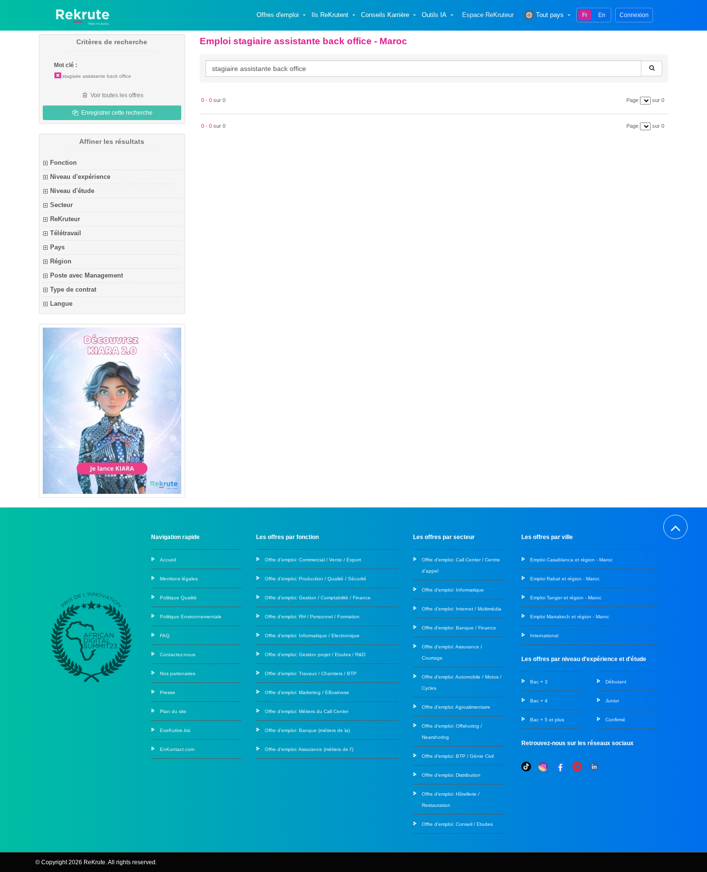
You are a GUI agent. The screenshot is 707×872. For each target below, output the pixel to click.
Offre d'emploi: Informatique (453, 590)
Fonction (63, 162)
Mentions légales (179, 578)
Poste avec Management (86, 275)
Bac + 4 (539, 700)
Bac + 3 (539, 681)
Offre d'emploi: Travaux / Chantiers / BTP (311, 673)
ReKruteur (65, 219)
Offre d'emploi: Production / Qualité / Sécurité (315, 578)
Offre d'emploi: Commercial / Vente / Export (313, 559)
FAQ (165, 635)
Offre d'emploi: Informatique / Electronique (312, 635)
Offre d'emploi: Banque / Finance (459, 627)
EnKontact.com (177, 749)
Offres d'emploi (278, 15)
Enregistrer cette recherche (116, 112)
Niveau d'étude (72, 191)
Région (60, 261)
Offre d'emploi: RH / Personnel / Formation (312, 616)
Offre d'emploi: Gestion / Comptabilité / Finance (318, 597)
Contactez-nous (177, 654)
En (601, 15)
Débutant (615, 681)
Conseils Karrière (385, 15)
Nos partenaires (177, 673)
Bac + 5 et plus (547, 719)
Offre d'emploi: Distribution (451, 775)
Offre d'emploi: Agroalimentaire (456, 707)
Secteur (61, 205)
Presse (167, 692)
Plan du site (173, 711)
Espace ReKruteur (488, 15)
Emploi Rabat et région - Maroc (565, 578)
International (544, 635)
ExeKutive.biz (175, 730)
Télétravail (65, 233)
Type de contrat (73, 289)
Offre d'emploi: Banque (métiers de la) (307, 730)
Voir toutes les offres (116, 95)
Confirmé (615, 719)
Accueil (168, 559)
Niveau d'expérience (80, 177)
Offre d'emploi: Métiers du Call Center (306, 711)
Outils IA (434, 15)
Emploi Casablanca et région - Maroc (571, 559)
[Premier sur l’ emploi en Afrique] (82, 14)
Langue (61, 303)
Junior (612, 700)
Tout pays (550, 14)
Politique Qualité (178, 597)
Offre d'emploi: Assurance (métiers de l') (309, 749)
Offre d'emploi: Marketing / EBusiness (307, 692)
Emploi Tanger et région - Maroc (566, 597)
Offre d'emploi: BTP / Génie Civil (458, 756)
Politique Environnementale (191, 616)
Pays (57, 247)
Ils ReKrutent (329, 15)
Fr (584, 15)
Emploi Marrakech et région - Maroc (569, 616)
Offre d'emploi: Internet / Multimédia (461, 608)
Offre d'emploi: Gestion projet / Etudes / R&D (315, 654)
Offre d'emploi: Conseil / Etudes (457, 824)
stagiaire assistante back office (96, 76)
